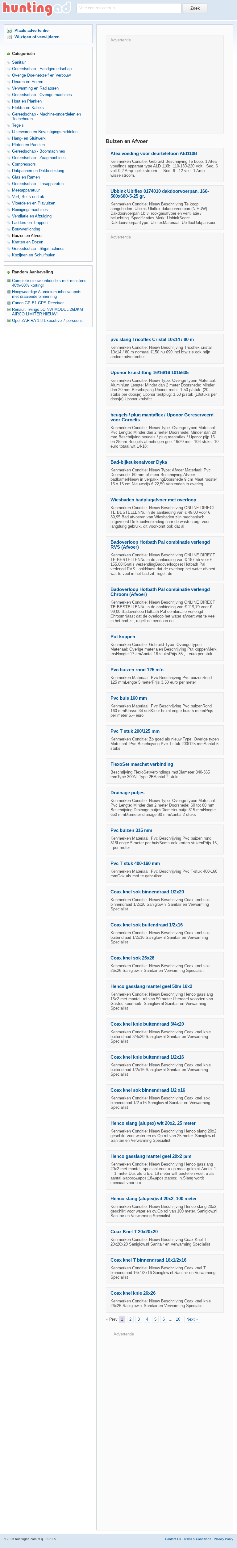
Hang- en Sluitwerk (29, 138)
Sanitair (19, 62)
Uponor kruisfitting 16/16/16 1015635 (149, 372)
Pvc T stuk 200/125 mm (135, 731)
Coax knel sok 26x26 (132, 957)
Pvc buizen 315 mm (131, 830)
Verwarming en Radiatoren (35, 88)
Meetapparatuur (26, 190)
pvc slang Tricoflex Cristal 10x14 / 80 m (152, 339)
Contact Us (173, 1539)
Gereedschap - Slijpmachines (38, 248)
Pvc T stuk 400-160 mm (135, 863)
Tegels (18, 125)
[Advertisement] (164, 85)
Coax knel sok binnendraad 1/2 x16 (147, 1090)
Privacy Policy (223, 1539)
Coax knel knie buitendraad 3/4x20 (147, 1024)
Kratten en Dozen (27, 242)
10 (178, 1319)
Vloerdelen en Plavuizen (33, 203)
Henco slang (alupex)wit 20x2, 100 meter (153, 1198)
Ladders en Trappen (30, 222)
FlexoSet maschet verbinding (141, 764)
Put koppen (122, 636)
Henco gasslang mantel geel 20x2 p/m (150, 1156)
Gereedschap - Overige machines (42, 94)
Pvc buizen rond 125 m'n (137, 669)
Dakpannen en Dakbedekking (38, 170)
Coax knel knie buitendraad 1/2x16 (147, 1057)
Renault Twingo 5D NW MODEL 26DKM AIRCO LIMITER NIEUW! (47, 311)
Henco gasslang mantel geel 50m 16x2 (151, 986)
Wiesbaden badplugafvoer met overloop (153, 499)
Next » (192, 1319)
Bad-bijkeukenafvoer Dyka (138, 462)
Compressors (24, 164)
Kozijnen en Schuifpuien (33, 255)
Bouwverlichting (26, 229)
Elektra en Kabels (28, 107)
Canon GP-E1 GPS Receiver (38, 303)
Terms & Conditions (197, 1539)
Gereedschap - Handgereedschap (42, 68)
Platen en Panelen (28, 144)
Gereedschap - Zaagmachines (39, 157)
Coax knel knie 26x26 (133, 1293)
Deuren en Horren (27, 81)
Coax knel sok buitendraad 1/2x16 (146, 924)
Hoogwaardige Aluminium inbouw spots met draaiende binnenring (46, 294)
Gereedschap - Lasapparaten (38, 183)
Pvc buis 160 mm (128, 698)
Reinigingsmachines (30, 209)
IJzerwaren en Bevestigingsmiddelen (44, 131)
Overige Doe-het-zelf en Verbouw (41, 75)
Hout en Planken (27, 101)
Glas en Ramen (26, 177)
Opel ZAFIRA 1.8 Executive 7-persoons (47, 320)
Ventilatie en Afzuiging (32, 216)
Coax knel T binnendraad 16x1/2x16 (148, 1260)
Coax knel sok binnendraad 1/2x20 (147, 891)
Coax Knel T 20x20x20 (134, 1231)
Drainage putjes (127, 792)
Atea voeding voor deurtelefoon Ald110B (154, 153)
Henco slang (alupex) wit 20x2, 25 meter (153, 1123)
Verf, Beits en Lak (28, 196)
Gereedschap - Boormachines (38, 151)
